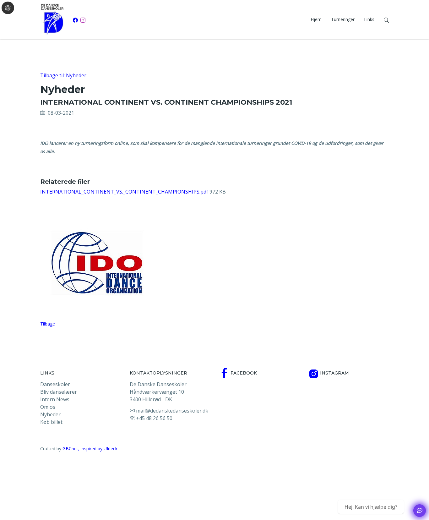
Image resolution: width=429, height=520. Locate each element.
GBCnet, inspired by (83, 449)
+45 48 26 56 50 (153, 418)
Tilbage (47, 324)
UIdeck (110, 449)
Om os (47, 406)
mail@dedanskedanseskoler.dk (171, 410)
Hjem (316, 19)
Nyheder (50, 414)
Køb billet (51, 422)
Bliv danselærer (58, 391)
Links (369, 19)
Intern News (54, 399)
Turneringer (343, 19)
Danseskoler (55, 384)
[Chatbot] (419, 510)
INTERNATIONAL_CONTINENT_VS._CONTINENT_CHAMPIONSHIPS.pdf (124, 191)
